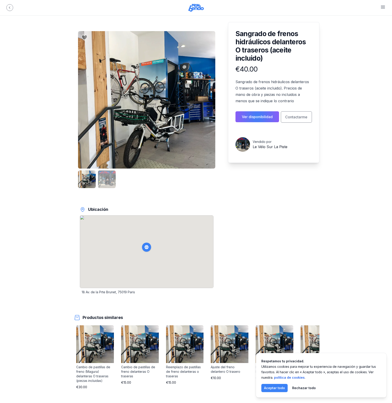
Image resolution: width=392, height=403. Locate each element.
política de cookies (289, 377)
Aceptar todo (274, 388)
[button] (146, 247)
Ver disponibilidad (257, 116)
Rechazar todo (304, 388)
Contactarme (296, 117)
